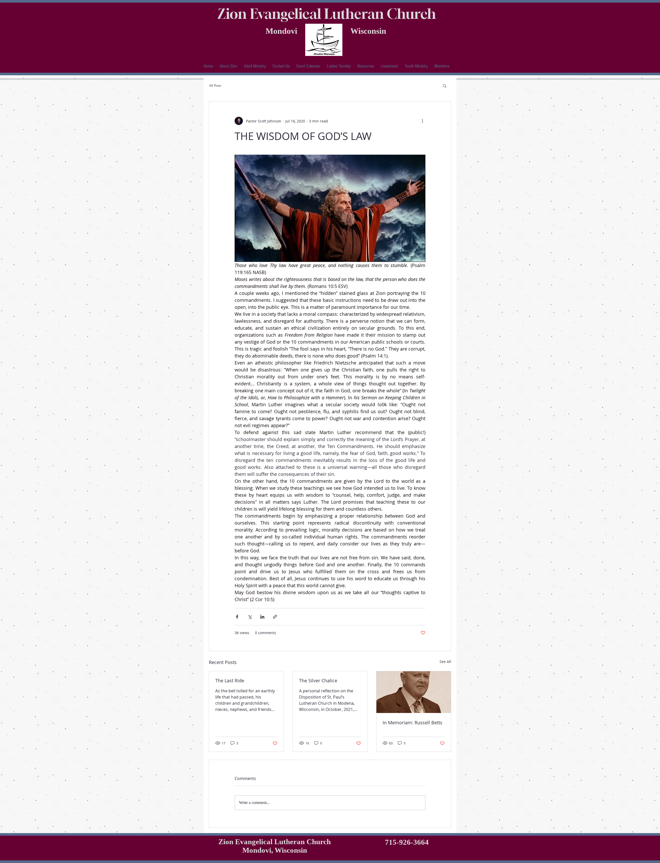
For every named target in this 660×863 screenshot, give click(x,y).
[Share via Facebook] (237, 616)
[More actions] (422, 121)
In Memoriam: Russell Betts (412, 722)
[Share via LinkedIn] (262, 616)
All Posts (215, 85)
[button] (228, 66)
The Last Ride (229, 680)
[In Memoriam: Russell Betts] (413, 692)
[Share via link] (275, 616)
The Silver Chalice (318, 680)
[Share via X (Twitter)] (249, 616)
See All (445, 661)
